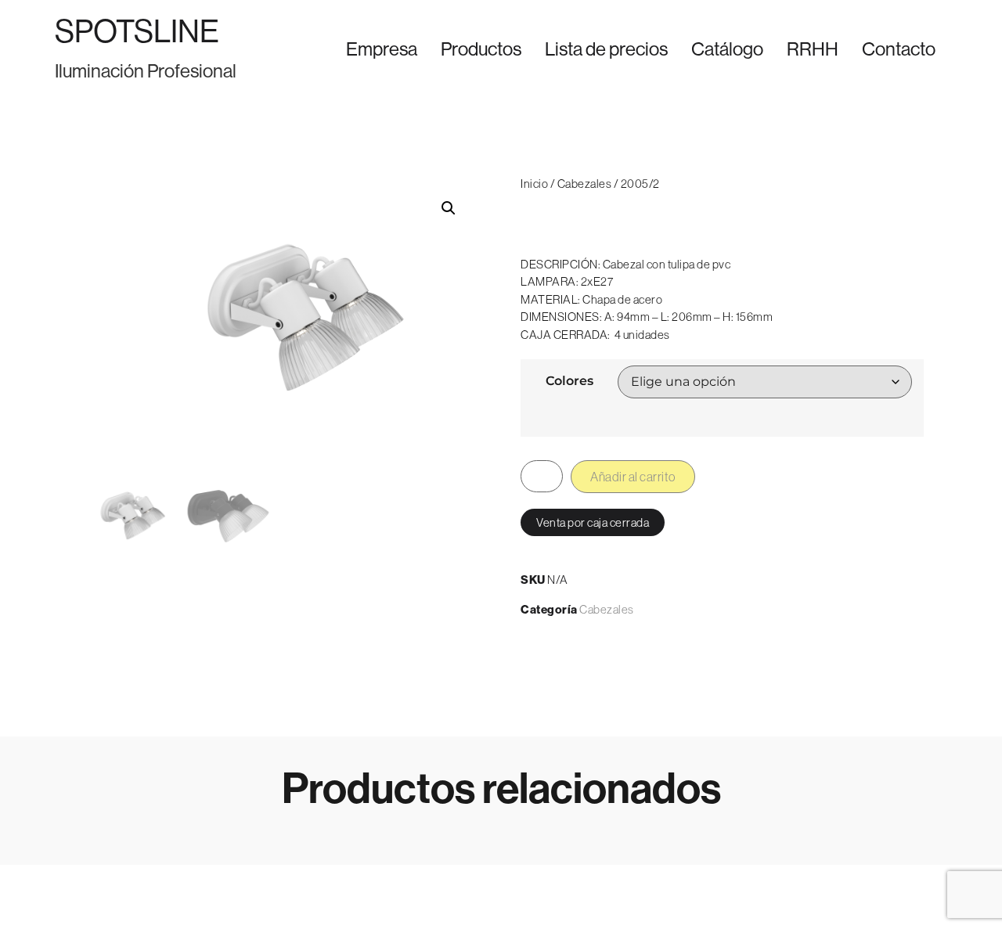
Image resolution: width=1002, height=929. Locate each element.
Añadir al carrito (633, 476)
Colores (569, 381)
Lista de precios (606, 48)
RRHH (812, 48)
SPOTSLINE (137, 31)
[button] (448, 208)
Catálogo (727, 48)
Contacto (898, 48)
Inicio (534, 183)
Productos (481, 48)
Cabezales (584, 183)
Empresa (381, 48)
